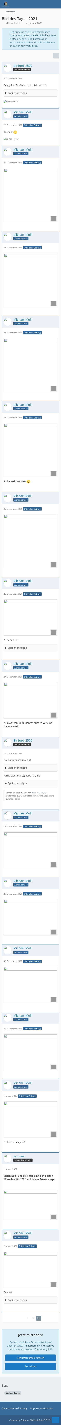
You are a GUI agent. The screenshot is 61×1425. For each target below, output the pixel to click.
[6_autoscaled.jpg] (30, 541)
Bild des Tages (13, 1392)
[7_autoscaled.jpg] (30, 617)
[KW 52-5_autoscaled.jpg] (30, 1052)
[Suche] (39, 4)
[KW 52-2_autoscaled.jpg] (30, 850)
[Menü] (56, 4)
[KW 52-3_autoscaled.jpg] (30, 917)
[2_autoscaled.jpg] (30, 195)
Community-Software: (30, 1420)
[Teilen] (56, 55)
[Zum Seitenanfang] (55, 1420)
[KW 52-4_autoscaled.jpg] (30, 985)
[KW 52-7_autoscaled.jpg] (30, 1270)
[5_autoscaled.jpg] (30, 450)
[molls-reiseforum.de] (6, 4)
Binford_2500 (38, 792)
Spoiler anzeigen (17, 93)
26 (38, 1318)
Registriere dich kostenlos (39, 1345)
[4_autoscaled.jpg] (30, 365)
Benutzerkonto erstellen (30, 1357)
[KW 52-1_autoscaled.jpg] (30, 700)
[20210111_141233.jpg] (30, 1205)
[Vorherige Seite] (23, 1318)
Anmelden (30, 1366)
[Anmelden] (48, 4)
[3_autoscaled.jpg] (30, 280)
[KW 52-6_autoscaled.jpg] (30, 1119)
